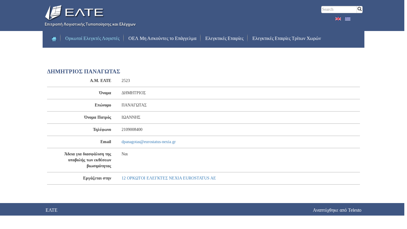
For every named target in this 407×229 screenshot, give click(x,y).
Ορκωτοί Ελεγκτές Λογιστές (92, 38)
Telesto (354, 210)
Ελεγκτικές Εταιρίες (224, 38)
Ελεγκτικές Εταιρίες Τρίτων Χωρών (286, 38)
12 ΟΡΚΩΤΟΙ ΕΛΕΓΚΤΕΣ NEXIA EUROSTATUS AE (169, 178)
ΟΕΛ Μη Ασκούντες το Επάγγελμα (162, 38)
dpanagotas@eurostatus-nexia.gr (149, 142)
